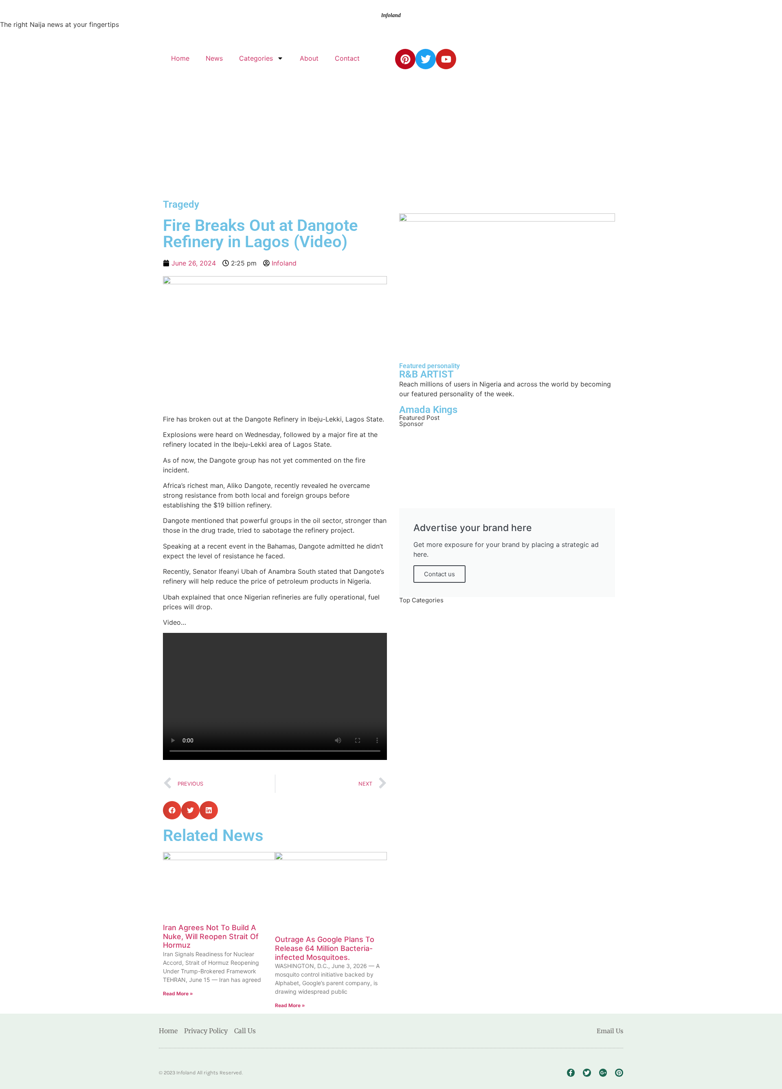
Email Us (610, 1031)
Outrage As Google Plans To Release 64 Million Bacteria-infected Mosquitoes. (324, 948)
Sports (430, 888)
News (214, 58)
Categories (256, 58)
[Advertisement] (391, 134)
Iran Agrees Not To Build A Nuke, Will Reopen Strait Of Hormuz (211, 936)
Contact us (439, 574)
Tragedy (181, 204)
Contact (347, 58)
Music (429, 774)
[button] (172, 810)
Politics (431, 660)
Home (180, 58)
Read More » (178, 993)
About (309, 58)
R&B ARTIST (426, 374)
